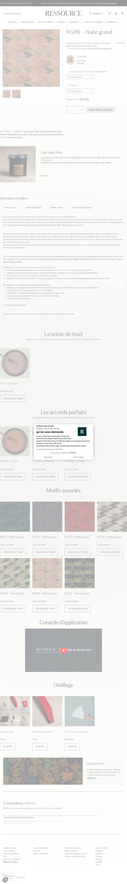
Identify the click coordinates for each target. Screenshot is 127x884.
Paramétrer (48, 457)
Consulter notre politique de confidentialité (49, 449)
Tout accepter (78, 457)
